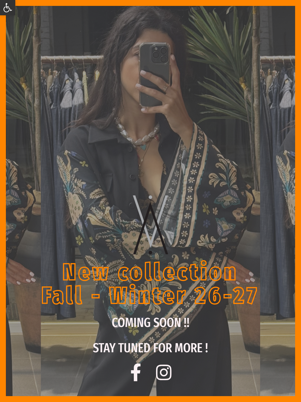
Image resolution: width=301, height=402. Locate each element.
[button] (7, 7)
